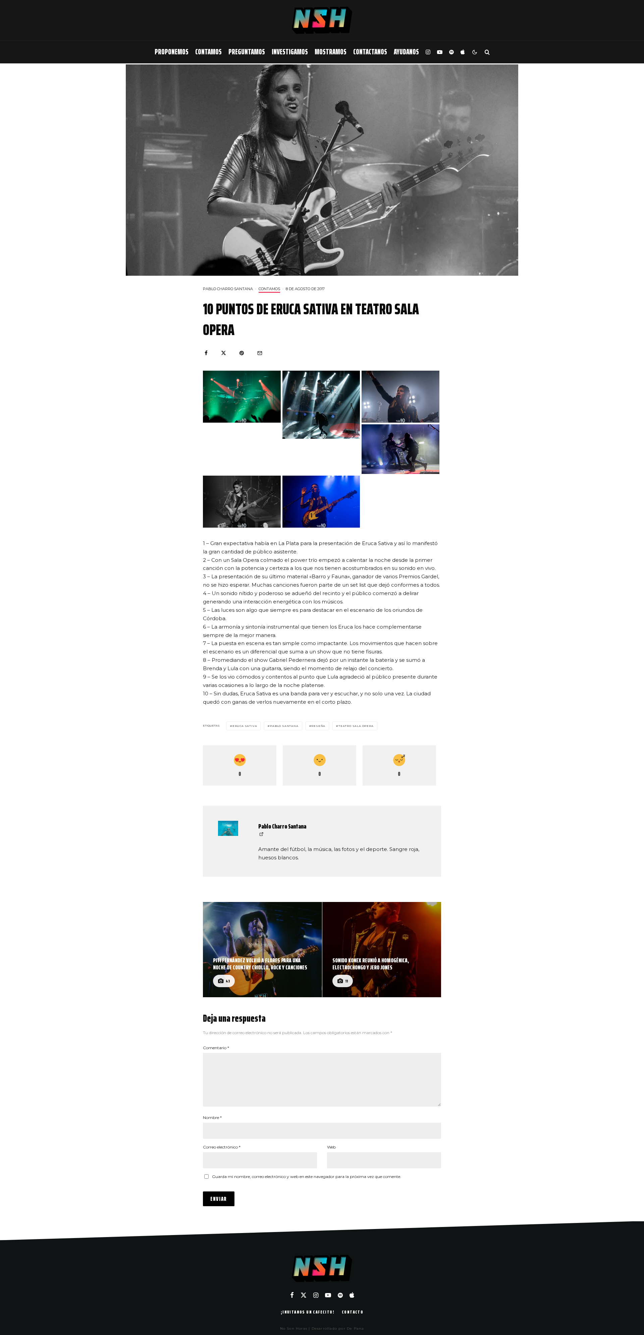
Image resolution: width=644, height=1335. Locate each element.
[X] (303, 1295)
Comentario (216, 1047)
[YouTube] (440, 52)
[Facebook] (292, 1295)
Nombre (212, 1117)
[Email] (259, 353)
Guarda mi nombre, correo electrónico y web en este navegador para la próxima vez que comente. (306, 1176)
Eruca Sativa (244, 726)
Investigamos (290, 52)
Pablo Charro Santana (228, 288)
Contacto (352, 1312)
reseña (318, 726)
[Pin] (241, 353)
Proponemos (172, 52)
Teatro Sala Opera (356, 726)
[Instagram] (428, 52)
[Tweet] (223, 353)
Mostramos (330, 52)
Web (331, 1147)
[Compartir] (206, 353)
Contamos (208, 52)
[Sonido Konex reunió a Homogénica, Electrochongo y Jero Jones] (381, 949)
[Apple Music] (462, 52)
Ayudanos (406, 52)
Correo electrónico (221, 1147)
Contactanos (370, 52)
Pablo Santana (284, 726)
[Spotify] (451, 52)
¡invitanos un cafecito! (307, 1312)
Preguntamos (246, 52)
